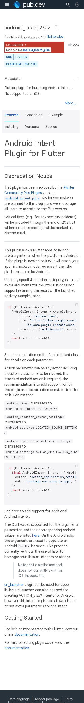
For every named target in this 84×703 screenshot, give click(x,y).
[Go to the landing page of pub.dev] (29, 4)
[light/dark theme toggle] (77, 4)
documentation (27, 634)
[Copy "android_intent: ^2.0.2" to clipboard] (56, 27)
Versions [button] (32, 126)
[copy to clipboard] (76, 304)
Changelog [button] (34, 115)
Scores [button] (51, 126)
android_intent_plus (36, 50)
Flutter (21, 57)
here (36, 535)
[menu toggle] (6, 4)
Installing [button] (11, 126)
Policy (69, 699)
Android (30, 64)
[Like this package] (70, 44)
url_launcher (14, 585)
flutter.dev (55, 37)
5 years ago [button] (30, 37)
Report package (47, 699)
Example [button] (56, 115)
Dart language (19, 699)
